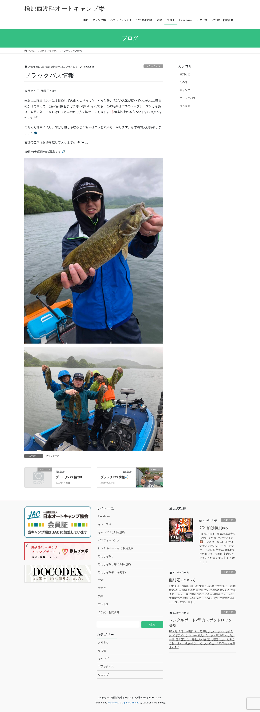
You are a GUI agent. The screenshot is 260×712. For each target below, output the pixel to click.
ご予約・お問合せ (108, 612)
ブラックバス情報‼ (69, 477)
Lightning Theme (130, 702)
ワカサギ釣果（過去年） (112, 572)
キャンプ (184, 90)
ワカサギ (184, 106)
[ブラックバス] (38, 475)
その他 (183, 82)
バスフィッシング (108, 540)
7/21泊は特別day (213, 528)
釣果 (100, 596)
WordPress (113, 702)
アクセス (103, 604)
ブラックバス (153, 66)
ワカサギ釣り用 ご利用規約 (114, 564)
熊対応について (182, 580)
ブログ (102, 588)
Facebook (104, 516)
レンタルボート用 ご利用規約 (115, 548)
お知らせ (184, 74)
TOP (101, 580)
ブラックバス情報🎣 (114, 477)
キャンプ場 (104, 524)
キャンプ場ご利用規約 (111, 532)
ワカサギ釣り (106, 556)
